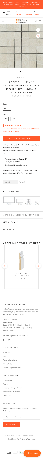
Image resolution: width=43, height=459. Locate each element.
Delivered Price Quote (21, 138)
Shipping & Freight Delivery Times (21, 215)
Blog (4, 356)
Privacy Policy (7, 364)
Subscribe (11, 424)
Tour (13, 119)
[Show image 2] (22, 71)
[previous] (4, 266)
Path (5, 119)
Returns (5, 384)
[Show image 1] (20, 71)
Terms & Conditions (10, 360)
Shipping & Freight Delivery (12, 388)
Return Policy (10, 222)
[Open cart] (40, 21)
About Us (6, 352)
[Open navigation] (3, 21)
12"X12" (7, 108)
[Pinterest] (9, 339)
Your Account (7, 380)
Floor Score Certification (11, 392)
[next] (38, 266)
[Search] (36, 21)
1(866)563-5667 (25, 336)
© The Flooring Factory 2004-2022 (21, 436)
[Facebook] (3, 339)
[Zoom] (38, 30)
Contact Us (7, 395)
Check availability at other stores (16, 165)
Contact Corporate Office (12, 368)
